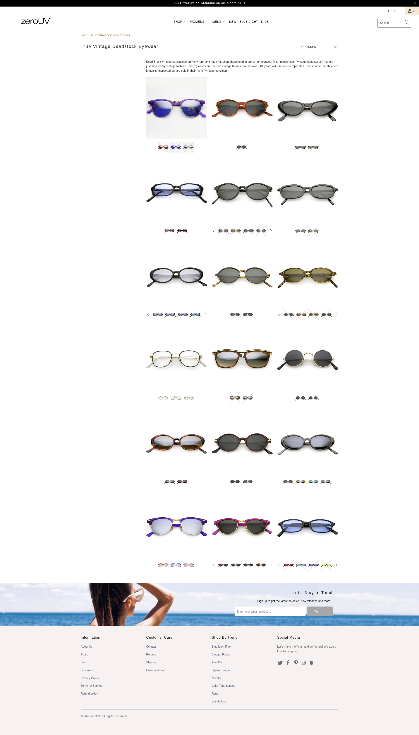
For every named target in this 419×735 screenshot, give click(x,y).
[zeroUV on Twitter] (280, 663)
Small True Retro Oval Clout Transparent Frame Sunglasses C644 (307, 442)
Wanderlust (219, 701)
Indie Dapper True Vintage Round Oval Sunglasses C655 (242, 275)
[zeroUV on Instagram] (304, 663)
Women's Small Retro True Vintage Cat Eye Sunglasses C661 (307, 108)
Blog (83, 662)
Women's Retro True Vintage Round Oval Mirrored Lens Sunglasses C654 (176, 442)
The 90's (217, 662)
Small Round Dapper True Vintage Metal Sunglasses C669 (307, 358)
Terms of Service (91, 685)
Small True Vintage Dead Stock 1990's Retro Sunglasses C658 (307, 191)
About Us (87, 646)
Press (84, 654)
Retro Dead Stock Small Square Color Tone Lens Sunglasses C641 (176, 191)
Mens (217, 21)
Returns (151, 654)
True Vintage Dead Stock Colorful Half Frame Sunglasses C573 (242, 526)
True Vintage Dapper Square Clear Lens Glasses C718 (176, 358)
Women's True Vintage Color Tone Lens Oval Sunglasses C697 (176, 275)
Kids (265, 21)
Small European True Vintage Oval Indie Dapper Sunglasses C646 (242, 442)
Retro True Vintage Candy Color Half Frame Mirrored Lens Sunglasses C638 (176, 526)
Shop (178, 21)
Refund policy (89, 693)
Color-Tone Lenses (223, 685)
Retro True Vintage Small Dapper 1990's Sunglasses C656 (307, 275)
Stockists (87, 670)
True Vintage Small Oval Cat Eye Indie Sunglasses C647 (242, 108)
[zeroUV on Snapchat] (311, 663)
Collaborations (155, 670)
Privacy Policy (90, 678)
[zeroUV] (35, 20)
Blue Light (248, 21)
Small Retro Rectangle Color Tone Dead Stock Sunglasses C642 (307, 526)
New (232, 21)
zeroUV (95, 716)
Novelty (216, 678)
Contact (151, 646)
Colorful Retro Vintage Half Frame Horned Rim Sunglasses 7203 (176, 108)
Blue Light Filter (222, 646)
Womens (198, 21)
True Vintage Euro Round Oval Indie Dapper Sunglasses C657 (242, 191)
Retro (215, 693)
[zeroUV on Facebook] (288, 663)
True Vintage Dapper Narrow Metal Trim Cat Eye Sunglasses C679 (242, 358)
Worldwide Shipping (194, 3)
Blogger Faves (221, 654)
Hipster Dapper (221, 670)
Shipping (151, 662)
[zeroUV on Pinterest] (296, 663)
